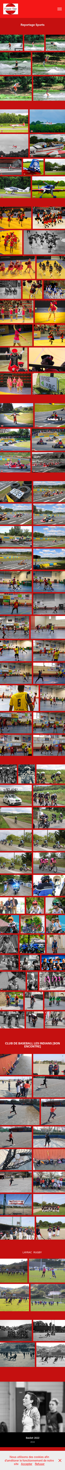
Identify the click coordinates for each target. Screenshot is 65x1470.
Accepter (26, 1464)
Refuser (40, 1464)
